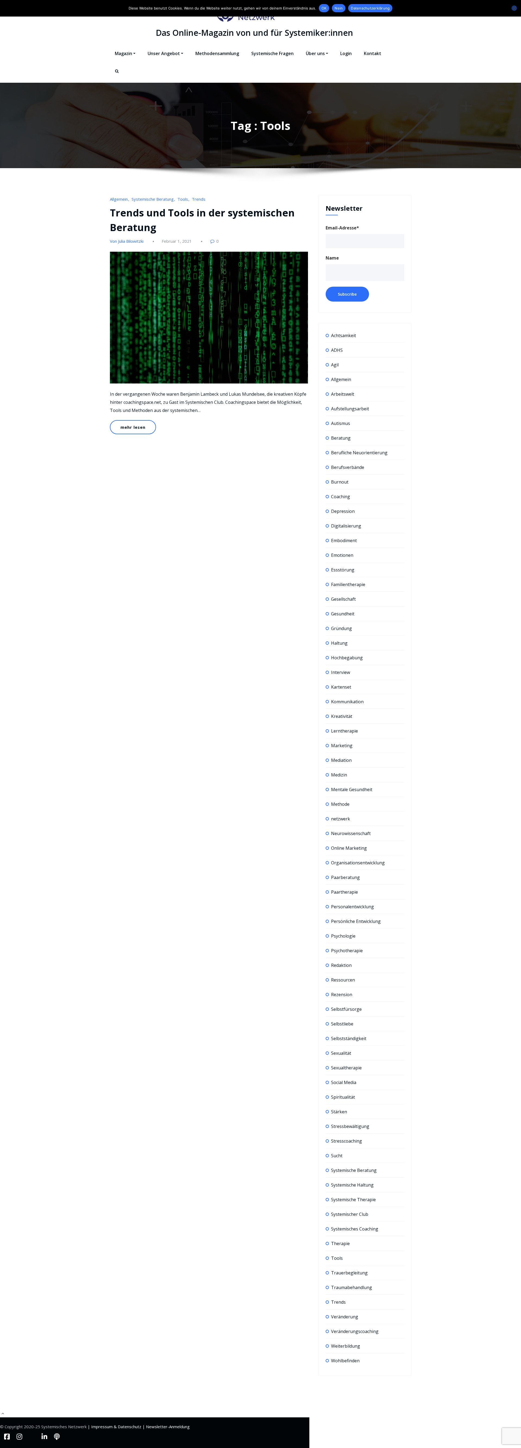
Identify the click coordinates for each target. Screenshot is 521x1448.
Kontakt (372, 53)
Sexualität (341, 1053)
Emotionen (342, 555)
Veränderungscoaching (355, 1331)
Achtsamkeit (343, 335)
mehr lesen (132, 427)
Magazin (123, 53)
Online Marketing (349, 848)
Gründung (341, 628)
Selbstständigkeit (348, 1038)
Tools (182, 199)
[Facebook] (7, 1436)
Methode (340, 804)
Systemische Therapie (353, 1200)
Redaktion (341, 965)
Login (346, 53)
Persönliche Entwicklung (356, 921)
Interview (340, 672)
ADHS (337, 350)
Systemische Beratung (153, 199)
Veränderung (344, 1317)
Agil (335, 365)
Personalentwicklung (352, 907)
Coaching (340, 497)
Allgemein (119, 199)
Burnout (339, 482)
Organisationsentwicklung (358, 863)
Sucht (336, 1156)
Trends (198, 199)
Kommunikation (347, 702)
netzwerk (340, 819)
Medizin (339, 775)
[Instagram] (20, 1436)
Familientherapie (348, 584)
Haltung (339, 643)
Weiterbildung (345, 1346)
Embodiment (344, 541)
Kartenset (341, 687)
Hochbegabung (347, 658)
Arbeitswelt (342, 394)
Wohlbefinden (345, 1361)
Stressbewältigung (350, 1126)
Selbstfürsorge (346, 1009)
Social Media (343, 1082)
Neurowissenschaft (351, 833)
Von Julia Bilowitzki (127, 241)
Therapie (340, 1243)
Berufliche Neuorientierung (359, 453)
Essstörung (342, 570)
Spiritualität (343, 1097)
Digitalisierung (346, 526)
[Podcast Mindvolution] (57, 1436)
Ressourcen (343, 980)
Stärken (339, 1112)
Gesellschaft (343, 599)
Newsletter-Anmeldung (168, 1426)
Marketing (341, 746)
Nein (339, 8)
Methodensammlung (217, 53)
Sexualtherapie (346, 1068)
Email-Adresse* (342, 228)
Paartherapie (344, 892)
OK (324, 8)
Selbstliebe (342, 1024)
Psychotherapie (347, 951)
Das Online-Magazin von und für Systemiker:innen (254, 32)
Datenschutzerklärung (370, 8)
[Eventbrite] (32, 1436)
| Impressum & (103, 1426)
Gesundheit (342, 614)
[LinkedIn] (45, 1436)
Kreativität (341, 716)
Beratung (341, 438)
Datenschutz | (132, 1426)
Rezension (341, 995)
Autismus (340, 423)
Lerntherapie (344, 731)
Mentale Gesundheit (351, 789)
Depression (343, 511)
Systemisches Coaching (354, 1229)
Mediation (341, 760)
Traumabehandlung (351, 1287)
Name (332, 258)
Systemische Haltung (352, 1185)
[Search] (117, 76)
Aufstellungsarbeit (350, 409)
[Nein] (514, 8)
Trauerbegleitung (349, 1273)
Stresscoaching (346, 1141)
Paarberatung (345, 877)
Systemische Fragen (272, 53)
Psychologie (343, 936)
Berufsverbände (347, 467)
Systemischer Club (349, 1214)
